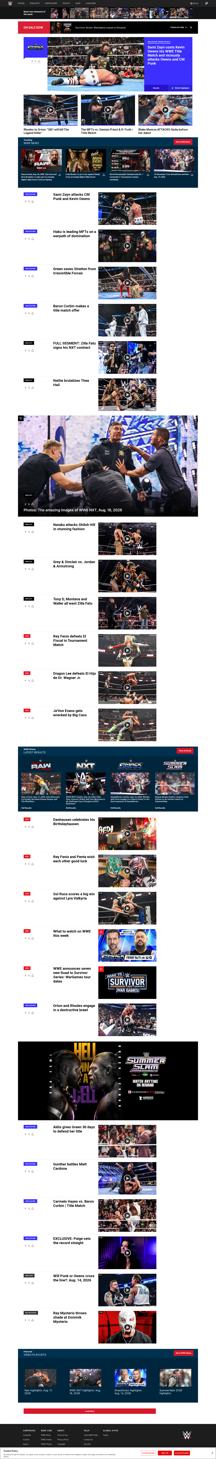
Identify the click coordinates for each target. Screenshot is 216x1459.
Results (156, 88)
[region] (108, 1453)
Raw (27, 636)
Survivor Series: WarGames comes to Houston (100, 27)
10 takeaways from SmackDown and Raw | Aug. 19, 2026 (171, 175)
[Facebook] (32, 61)
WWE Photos (46, 1444)
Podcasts (35, 3)
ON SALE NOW (33, 27)
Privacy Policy (63, 1440)
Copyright (61, 1444)
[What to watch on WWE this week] (127, 945)
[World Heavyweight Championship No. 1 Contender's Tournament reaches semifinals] (130, 160)
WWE (27, 931)
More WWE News (183, 142)
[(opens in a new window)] (61, 27)
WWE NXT (28, 343)
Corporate (27, 1435)
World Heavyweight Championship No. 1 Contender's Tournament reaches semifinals (126, 177)
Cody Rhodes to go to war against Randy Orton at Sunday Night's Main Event (83, 175)
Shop (77, 3)
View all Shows (185, 751)
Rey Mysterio (30, 1313)
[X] (35, 61)
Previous (16, 776)
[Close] (212, 1452)
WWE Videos (46, 1440)
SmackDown (30, 194)
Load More (89, 1411)
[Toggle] (39, 61)
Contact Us (88, 1440)
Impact (25, 1444)
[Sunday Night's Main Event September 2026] (86, 160)
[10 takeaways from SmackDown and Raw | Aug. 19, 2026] (174, 160)
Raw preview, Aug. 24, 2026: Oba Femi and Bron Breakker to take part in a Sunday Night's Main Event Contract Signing (39, 177)
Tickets (66, 3)
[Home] (10, 3)
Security (87, 1444)
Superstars (51, 3)
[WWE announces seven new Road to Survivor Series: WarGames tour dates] (127, 982)
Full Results (26, 808)
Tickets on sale (177, 27)
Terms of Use (62, 1435)
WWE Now (29, 1275)
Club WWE (91, 3)
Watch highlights (182, 88)
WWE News (46, 1435)
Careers (26, 1440)
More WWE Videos (183, 1353)
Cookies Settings (148, 1453)
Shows (21, 3)
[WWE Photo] (108, 466)
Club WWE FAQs (91, 1435)
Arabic (105, 1435)
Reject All (165, 1453)
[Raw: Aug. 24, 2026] (41, 160)
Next (200, 776)
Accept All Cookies (182, 1453)
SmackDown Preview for (159, 42)
